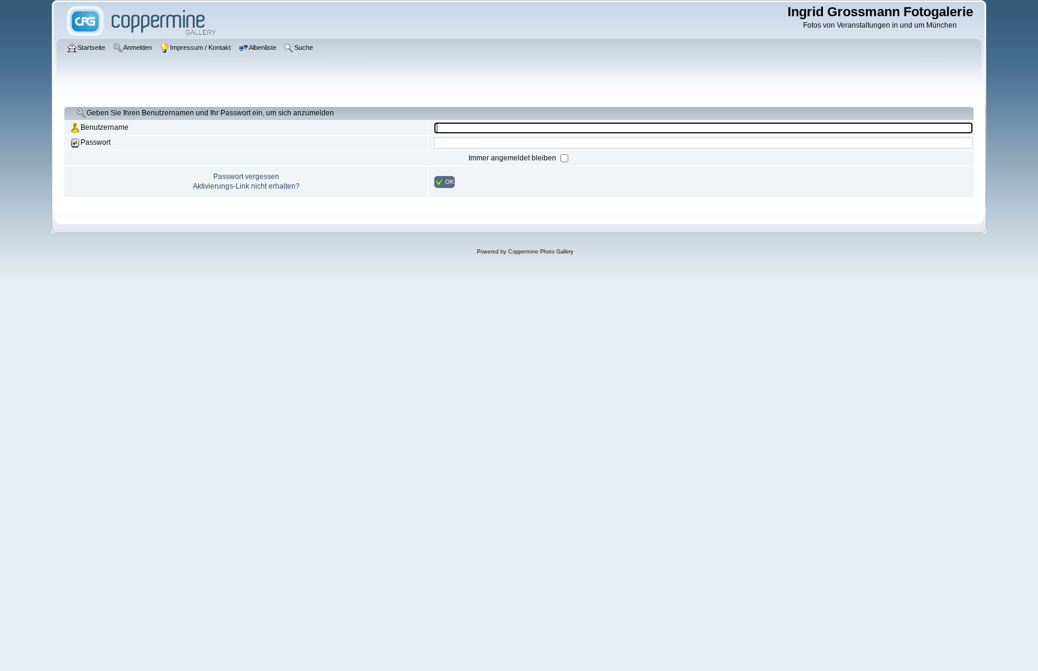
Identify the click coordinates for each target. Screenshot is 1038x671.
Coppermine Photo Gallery (541, 252)
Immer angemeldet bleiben (513, 158)
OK (449, 181)
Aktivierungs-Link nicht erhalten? (246, 186)
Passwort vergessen (246, 176)
